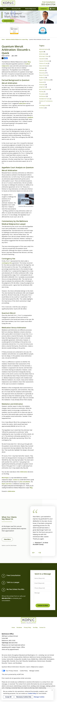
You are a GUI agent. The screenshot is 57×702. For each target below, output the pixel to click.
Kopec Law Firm (6, 484)
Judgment (42, 87)
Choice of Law (43, 63)
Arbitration (23, 472)
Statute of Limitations (45, 101)
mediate (30, 117)
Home (4, 8)
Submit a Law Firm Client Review (9, 545)
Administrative (43, 49)
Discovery (42, 73)
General (41, 82)
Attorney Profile (16, 8)
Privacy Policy (27, 627)
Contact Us (44, 8)
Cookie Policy (24, 671)
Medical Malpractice (30, 8)
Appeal (41, 51)
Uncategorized (43, 105)
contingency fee (7, 263)
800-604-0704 (48, 4)
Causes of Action (44, 61)
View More (7, 539)
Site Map (35, 627)
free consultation (24, 481)
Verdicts (41, 108)
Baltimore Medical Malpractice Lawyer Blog (17, 39)
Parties (41, 91)
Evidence (41, 77)
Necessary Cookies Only (23, 697)
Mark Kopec (5, 477)
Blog (29, 62)
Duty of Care (43, 75)
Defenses (42, 70)
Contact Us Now (8, 21)
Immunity (42, 84)
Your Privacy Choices (12, 671)
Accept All (8, 697)
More (53, 8)
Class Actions (43, 66)
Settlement (42, 96)
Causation (42, 59)
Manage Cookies (34, 671)
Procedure (42, 94)
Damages (42, 68)
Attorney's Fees (43, 56)
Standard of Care (44, 99)
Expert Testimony (44, 80)
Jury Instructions (44, 89)
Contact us (16, 479)
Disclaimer (19, 627)
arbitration (22, 103)
